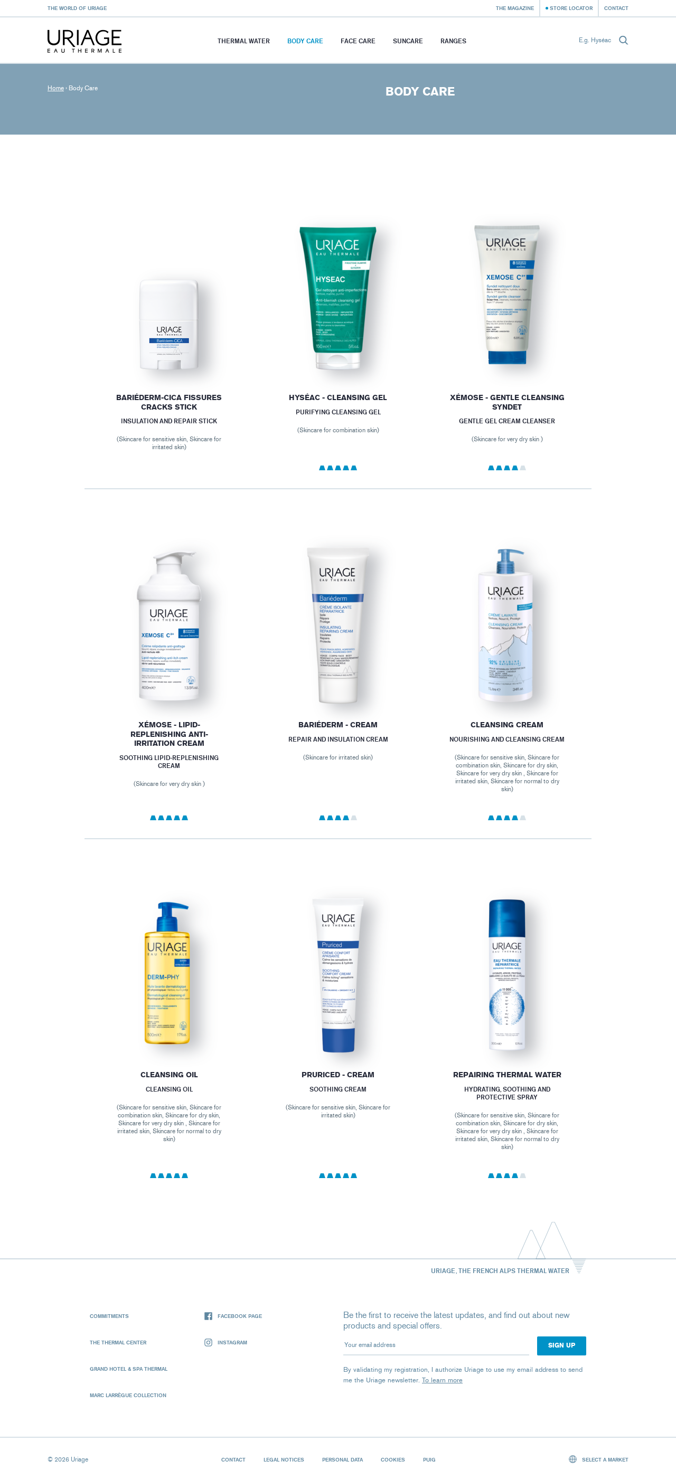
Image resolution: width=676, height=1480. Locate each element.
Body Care (305, 41)
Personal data (342, 1459)
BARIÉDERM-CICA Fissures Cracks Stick (169, 402)
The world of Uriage (77, 8)
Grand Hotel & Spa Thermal (128, 1368)
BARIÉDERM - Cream (338, 724)
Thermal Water (244, 41)
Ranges (453, 41)
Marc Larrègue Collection (128, 1395)
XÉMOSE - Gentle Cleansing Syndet (507, 402)
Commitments (109, 1316)
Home (56, 88)
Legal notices (284, 1459)
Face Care (358, 41)
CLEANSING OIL (169, 1074)
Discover (168, 351)
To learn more (442, 1380)
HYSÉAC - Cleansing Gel (338, 397)
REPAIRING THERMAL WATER (507, 1074)
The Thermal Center (118, 1342)
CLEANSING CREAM (507, 724)
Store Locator (571, 8)
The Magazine (515, 8)
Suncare (408, 41)
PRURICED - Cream (338, 1074)
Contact (616, 8)
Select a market (604, 1459)
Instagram (232, 1342)
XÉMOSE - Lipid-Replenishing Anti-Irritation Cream (169, 734)
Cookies (393, 1459)
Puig (429, 1459)
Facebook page (240, 1316)
